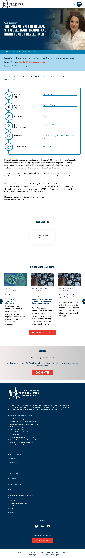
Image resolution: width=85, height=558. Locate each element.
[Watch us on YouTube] (48, 526)
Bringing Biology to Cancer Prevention (21, 429)
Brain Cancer (48, 94)
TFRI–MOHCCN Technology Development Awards (24, 424)
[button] (72, 4)
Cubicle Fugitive (54, 555)
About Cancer (15, 474)
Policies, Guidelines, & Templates (19, 445)
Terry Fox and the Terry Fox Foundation (21, 495)
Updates (12, 478)
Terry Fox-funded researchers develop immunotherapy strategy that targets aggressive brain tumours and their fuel (42, 300)
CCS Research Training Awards (19, 427)
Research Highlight (40, 288)
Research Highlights (15, 465)
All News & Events (42, 332)
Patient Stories (14, 462)
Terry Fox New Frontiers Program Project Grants (24, 421)
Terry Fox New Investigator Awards (32, 62)
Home (6, 77)
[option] (42, 237)
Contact (12, 512)
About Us (12, 489)
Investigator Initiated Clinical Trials (20, 432)
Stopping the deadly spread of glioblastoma (68, 296)
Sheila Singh (48, 125)
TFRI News (9, 288)
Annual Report (14, 506)
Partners (12, 498)
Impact (11, 459)
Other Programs (14, 434)
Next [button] (83, 301)
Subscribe (42, 541)
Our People (13, 500)
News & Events (14, 482)
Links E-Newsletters (15, 484)
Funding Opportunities (20, 415)
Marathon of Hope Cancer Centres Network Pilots (24, 440)
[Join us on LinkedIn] (42, 526)
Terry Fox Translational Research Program (22, 437)
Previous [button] (1, 301)
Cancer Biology (49, 105)
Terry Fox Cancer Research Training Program (23, 442)
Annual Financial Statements (18, 503)
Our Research (16, 77)
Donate (42, 372)
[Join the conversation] (36, 526)
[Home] (23, 398)
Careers (12, 508)
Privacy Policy (65, 552)
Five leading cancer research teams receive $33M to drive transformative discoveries (14, 299)
